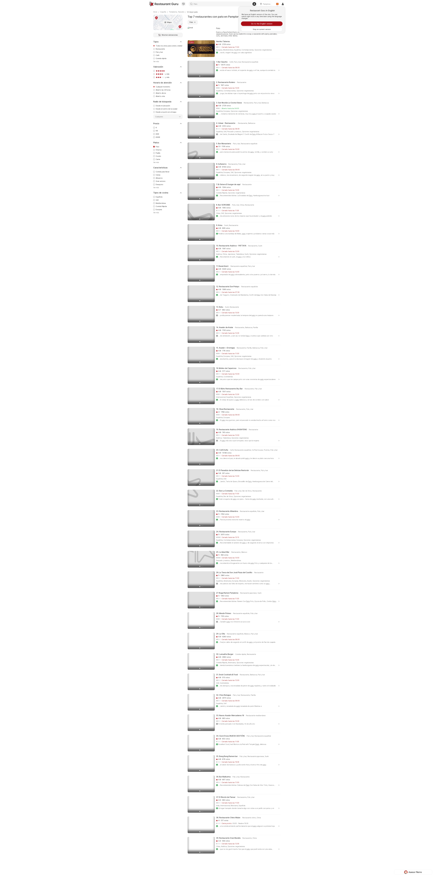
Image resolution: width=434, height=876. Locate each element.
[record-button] (254, 4)
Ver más (156, 61)
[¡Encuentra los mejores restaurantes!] (163, 4)
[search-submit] (191, 4)
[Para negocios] (183, 3)
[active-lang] (277, 4)
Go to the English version (261, 24)
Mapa (169, 22)
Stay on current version (262, 29)
